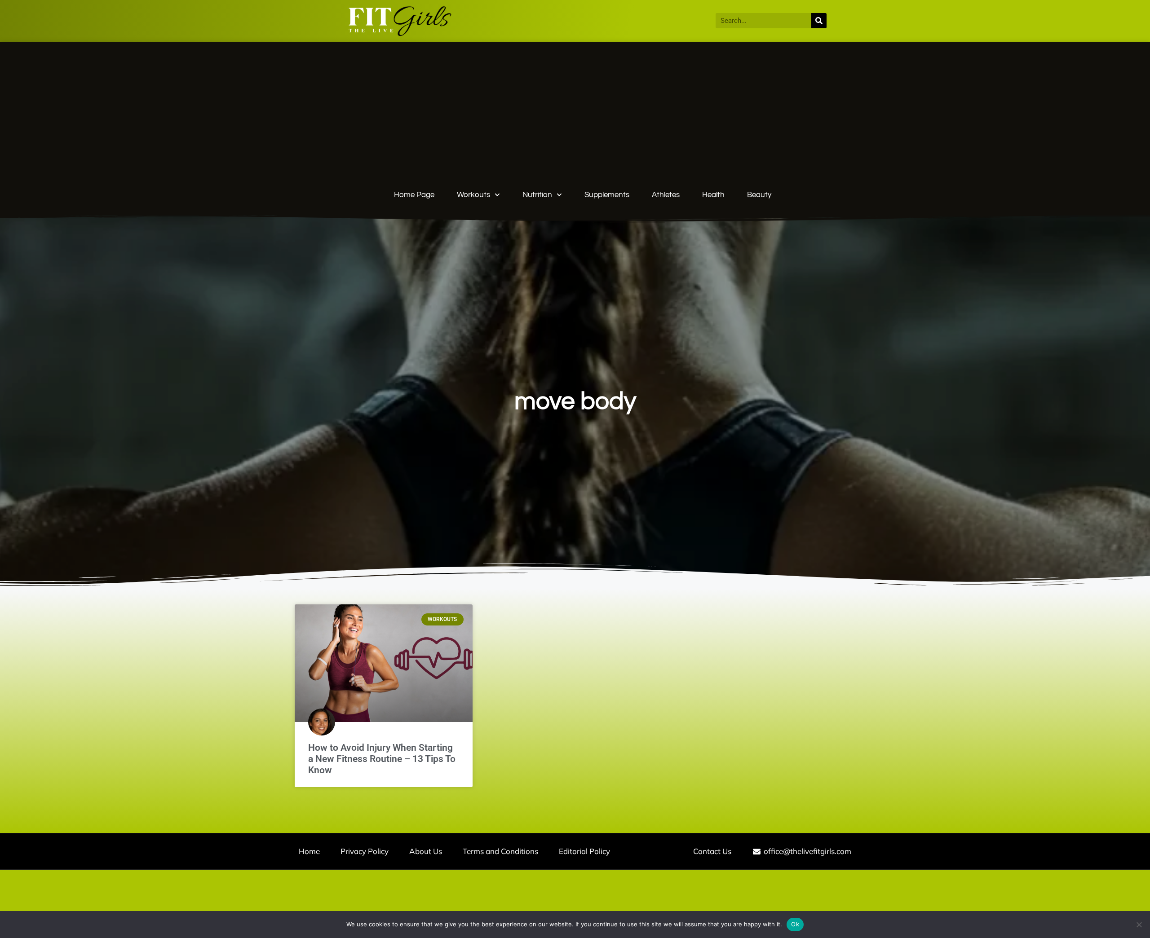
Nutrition (537, 195)
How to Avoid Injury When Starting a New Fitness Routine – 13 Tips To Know (382, 758)
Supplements (606, 195)
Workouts (473, 195)
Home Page (414, 195)
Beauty (759, 195)
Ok (795, 924)
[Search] (819, 20)
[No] (1138, 924)
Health (713, 195)
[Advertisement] (583, 117)
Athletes (666, 195)
